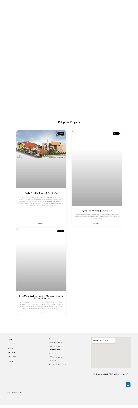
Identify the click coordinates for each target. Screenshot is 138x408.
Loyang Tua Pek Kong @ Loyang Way (96, 211)
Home (10, 339)
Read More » (41, 223)
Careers (11, 361)
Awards (11, 348)
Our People (12, 357)
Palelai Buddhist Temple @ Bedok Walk (41, 193)
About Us (11, 344)
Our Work (11, 352)
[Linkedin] (128, 384)
